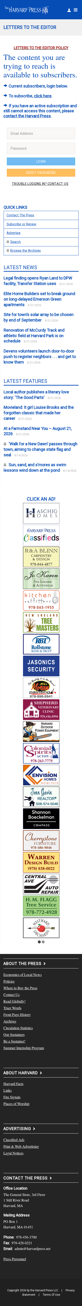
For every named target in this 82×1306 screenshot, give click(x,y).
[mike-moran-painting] (41, 687)
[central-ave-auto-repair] (41, 883)
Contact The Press (20, 215)
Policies (9, 981)
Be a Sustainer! (14, 1041)
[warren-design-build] (41, 861)
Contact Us (11, 994)
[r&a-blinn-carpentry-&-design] (41, 556)
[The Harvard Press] (27, 9)
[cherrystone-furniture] (41, 840)
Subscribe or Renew (21, 224)
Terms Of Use (51, 1294)
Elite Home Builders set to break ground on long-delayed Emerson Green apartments (39, 299)
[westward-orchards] (41, 927)
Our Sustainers (14, 1034)
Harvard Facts (13, 1083)
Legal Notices (13, 1153)
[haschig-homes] (41, 512)
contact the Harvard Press (27, 115)
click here (42, 95)
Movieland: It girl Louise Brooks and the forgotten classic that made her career (39, 413)
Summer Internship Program (23, 1047)
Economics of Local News (22, 974)
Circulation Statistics (18, 1027)
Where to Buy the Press (20, 987)
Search (15, 242)
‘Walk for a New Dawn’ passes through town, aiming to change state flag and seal (40, 449)
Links (7, 1090)
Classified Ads (13, 1139)
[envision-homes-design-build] (41, 774)
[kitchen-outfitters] (41, 600)
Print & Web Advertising (21, 1146)
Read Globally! (14, 1001)
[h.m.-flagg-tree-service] (41, 905)
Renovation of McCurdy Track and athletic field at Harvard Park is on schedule (34, 336)
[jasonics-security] (41, 665)
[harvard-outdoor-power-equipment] (41, 730)
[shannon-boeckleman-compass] (41, 818)
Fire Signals (11, 1096)
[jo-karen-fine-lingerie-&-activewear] (41, 578)
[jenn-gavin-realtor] (41, 796)
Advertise (13, 233)
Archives (9, 1021)
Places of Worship (16, 1103)
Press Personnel (14, 1258)
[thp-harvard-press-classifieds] (41, 534)
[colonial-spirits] (41, 752)
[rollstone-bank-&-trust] (41, 643)
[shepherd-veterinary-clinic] (41, 709)
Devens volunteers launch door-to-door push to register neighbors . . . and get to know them (40, 356)
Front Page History (17, 1014)
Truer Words (12, 1007)
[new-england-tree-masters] (41, 621)
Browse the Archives (25, 251)
